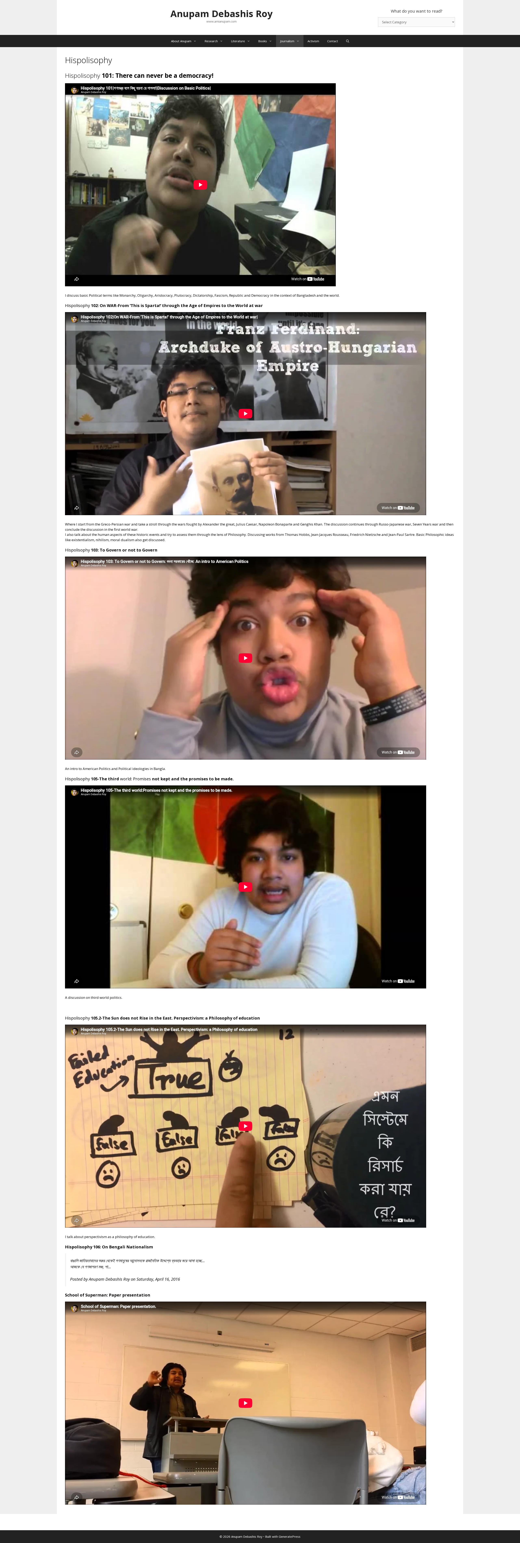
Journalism (287, 41)
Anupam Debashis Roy (221, 13)
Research (211, 41)
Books (262, 41)
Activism (313, 41)
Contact (332, 41)
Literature (238, 41)
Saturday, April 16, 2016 (158, 1279)
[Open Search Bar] (347, 41)
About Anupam (181, 41)
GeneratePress (289, 1536)
